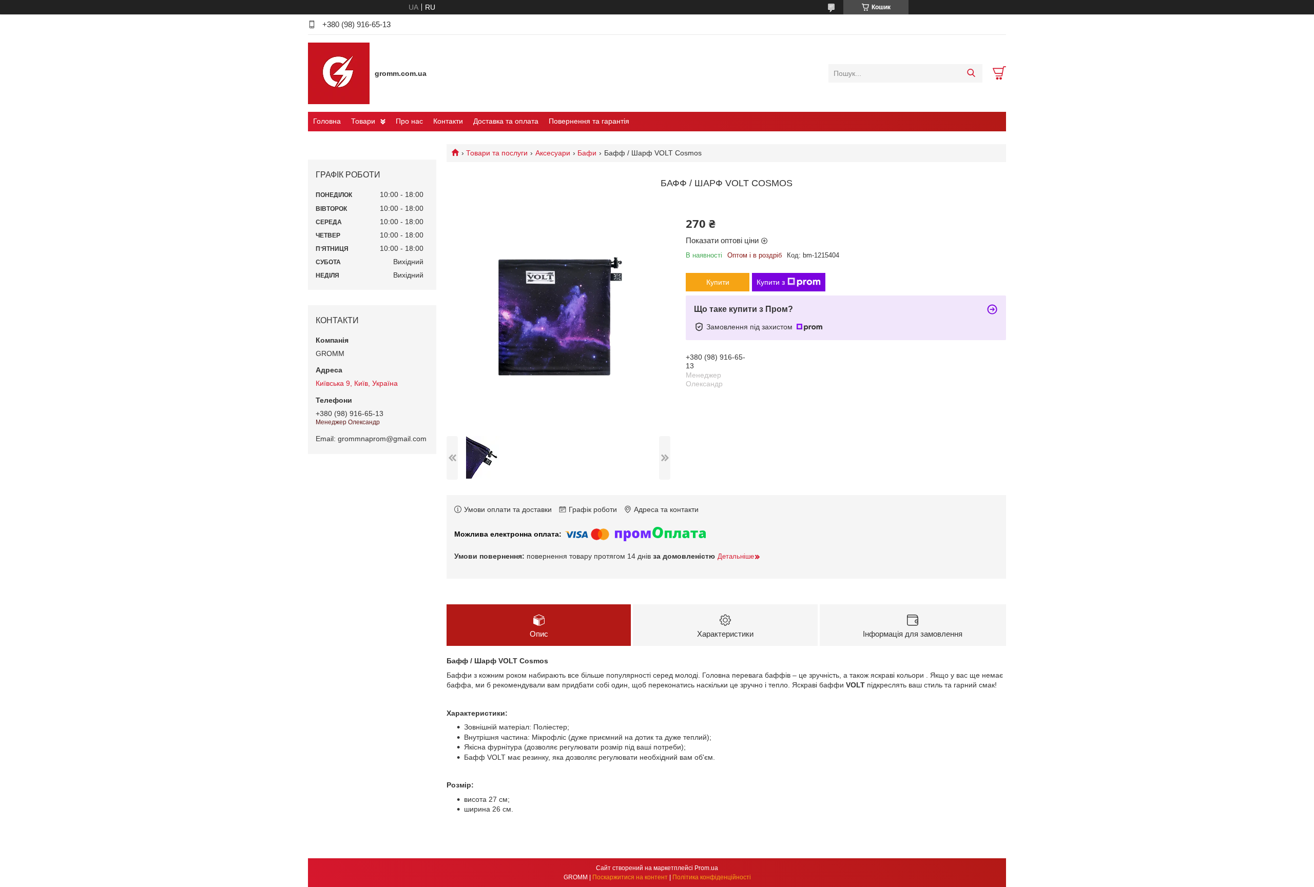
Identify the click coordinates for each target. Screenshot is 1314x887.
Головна (327, 121)
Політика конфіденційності (711, 877)
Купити (717, 282)
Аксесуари (552, 153)
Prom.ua (706, 868)
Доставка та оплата (505, 121)
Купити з (771, 282)
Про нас (409, 121)
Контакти (448, 121)
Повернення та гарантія (589, 121)
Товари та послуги (497, 153)
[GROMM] (339, 73)
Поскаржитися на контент (630, 877)
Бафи (586, 153)
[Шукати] (970, 73)
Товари (363, 121)
